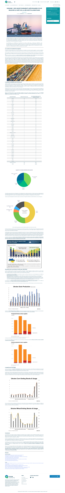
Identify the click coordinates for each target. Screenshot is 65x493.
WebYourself (45, 491)
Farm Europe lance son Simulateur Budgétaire (53, 11)
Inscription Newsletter (43, 1)
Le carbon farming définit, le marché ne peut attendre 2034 (52, 13)
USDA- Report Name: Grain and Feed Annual (11, 459)
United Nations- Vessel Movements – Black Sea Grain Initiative (13, 455)
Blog (39, 5)
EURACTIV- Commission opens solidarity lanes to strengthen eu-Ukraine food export (16, 465)
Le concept (7, 5)
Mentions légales (37, 491)
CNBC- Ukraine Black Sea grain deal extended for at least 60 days (14, 466)
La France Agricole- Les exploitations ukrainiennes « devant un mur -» (14, 464)
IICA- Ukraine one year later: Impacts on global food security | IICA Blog (14, 468)
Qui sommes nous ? (14, 5)
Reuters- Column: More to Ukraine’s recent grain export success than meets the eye (16, 467)
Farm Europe (29, 13)
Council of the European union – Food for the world (12, 457)
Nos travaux (21, 5)
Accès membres (34, 1)
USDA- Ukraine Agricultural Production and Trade (11, 460)
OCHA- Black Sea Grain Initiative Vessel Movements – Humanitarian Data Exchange (16, 456)
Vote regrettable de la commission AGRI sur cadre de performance (53, 14)
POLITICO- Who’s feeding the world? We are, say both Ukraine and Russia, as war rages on (17, 463)
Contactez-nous (54, 476)
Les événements (28, 5)
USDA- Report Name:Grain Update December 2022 (11, 458)
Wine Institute (34, 5)
